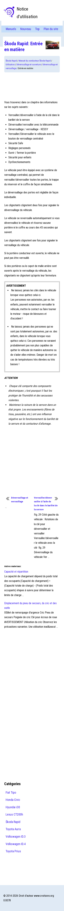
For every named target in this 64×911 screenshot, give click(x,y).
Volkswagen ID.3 (16, 836)
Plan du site (51, 29)
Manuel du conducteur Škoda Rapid (35, 60)
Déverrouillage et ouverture (29, 64)
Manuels (11, 29)
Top (37, 29)
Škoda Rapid (11, 60)
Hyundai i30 (13, 807)
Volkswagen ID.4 (16, 844)
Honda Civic (13, 800)
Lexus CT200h (14, 814)
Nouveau (25, 29)
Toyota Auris (13, 829)
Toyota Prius (13, 851)
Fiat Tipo (11, 792)
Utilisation (10, 64)
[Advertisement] (32, 86)
